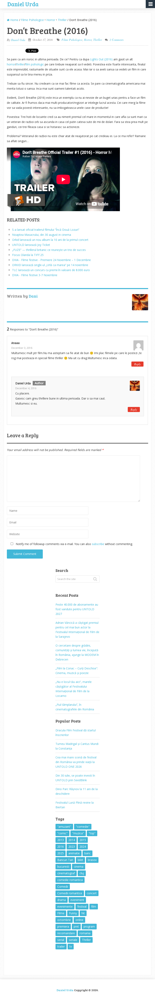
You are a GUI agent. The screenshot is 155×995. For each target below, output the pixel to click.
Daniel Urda (23, 3)
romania (85, 933)
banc (87, 853)
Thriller (62, 20)
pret (76, 926)
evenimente (65, 906)
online (79, 920)
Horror (50, 20)
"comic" (62, 833)
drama (61, 900)
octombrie (64, 920)
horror (11, 64)
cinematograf (66, 873)
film (93, 906)
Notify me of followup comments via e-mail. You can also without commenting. (74, 544)
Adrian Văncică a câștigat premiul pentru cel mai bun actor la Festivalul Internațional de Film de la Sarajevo (77, 630)
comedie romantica (70, 880)
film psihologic (34, 64)
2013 (60, 840)
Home (13, 20)
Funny (73, 913)
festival (82, 906)
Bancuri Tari (65, 860)
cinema (78, 866)
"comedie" (83, 826)
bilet (80, 860)
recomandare (66, 933)
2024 (83, 846)
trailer (61, 946)
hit (83, 913)
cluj (82, 873)
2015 (83, 840)
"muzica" (78, 833)
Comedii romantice (69, 893)
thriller (20, 64)
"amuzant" (64, 826)
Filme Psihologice (32, 20)
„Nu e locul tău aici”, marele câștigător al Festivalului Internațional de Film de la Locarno (74, 689)
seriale (73, 940)
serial (60, 940)
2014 (71, 840)
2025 (60, 853)
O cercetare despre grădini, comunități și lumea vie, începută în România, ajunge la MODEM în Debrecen (77, 652)
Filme (60, 913)
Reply (137, 364)
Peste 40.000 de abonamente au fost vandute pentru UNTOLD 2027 (77, 609)
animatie (74, 853)
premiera (63, 926)
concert (92, 893)
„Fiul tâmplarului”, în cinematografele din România (75, 707)
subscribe (98, 544)
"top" (92, 833)
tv (70, 946)
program (89, 926)
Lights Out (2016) (101, 59)
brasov (92, 860)
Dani (33, 296)
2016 (60, 846)
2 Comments (117, 40)
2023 (71, 846)
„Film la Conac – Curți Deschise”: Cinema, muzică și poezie (77, 670)
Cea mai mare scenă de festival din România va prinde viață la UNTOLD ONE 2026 (76, 762)
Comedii (62, 886)
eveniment (77, 900)
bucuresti (63, 866)
